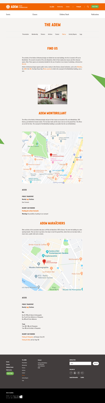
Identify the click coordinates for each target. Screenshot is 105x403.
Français (78, 6)
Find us (64, 34)
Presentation (25, 34)
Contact (68, 6)
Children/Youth (64, 14)
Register (96, 363)
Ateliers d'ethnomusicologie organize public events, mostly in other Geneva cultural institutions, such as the (49, 67)
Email (39, 367)
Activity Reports (73, 34)
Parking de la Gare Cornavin (30, 211)
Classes (34, 14)
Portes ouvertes (47, 69)
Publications (95, 14)
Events (8, 14)
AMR (25, 69)
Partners (43, 34)
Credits (82, 377)
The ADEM (52, 6)
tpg (28, 199)
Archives (50, 34)
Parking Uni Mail (26, 340)
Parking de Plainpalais (27, 337)
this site (24, 64)
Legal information (74, 377)
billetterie (95, 6)
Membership (60, 6)
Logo (81, 34)
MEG (31, 69)
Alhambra (79, 67)
